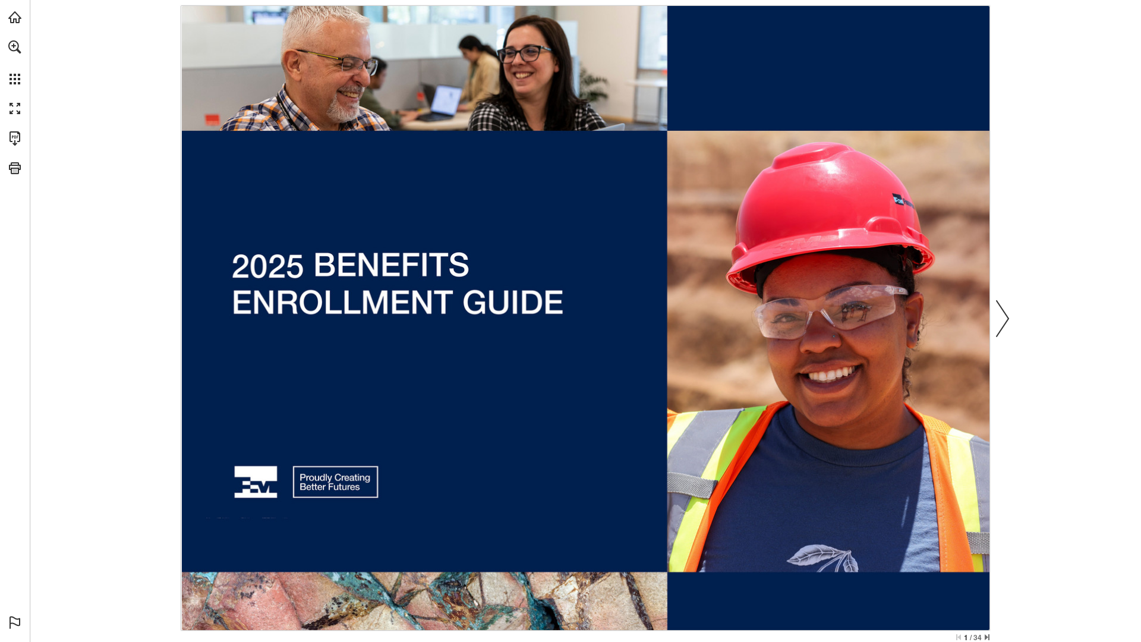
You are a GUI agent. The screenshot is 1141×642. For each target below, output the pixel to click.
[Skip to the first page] (958, 637)
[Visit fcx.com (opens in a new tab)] (15, 17)
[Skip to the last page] (987, 637)
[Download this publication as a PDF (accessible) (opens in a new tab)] (15, 138)
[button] (15, 47)
